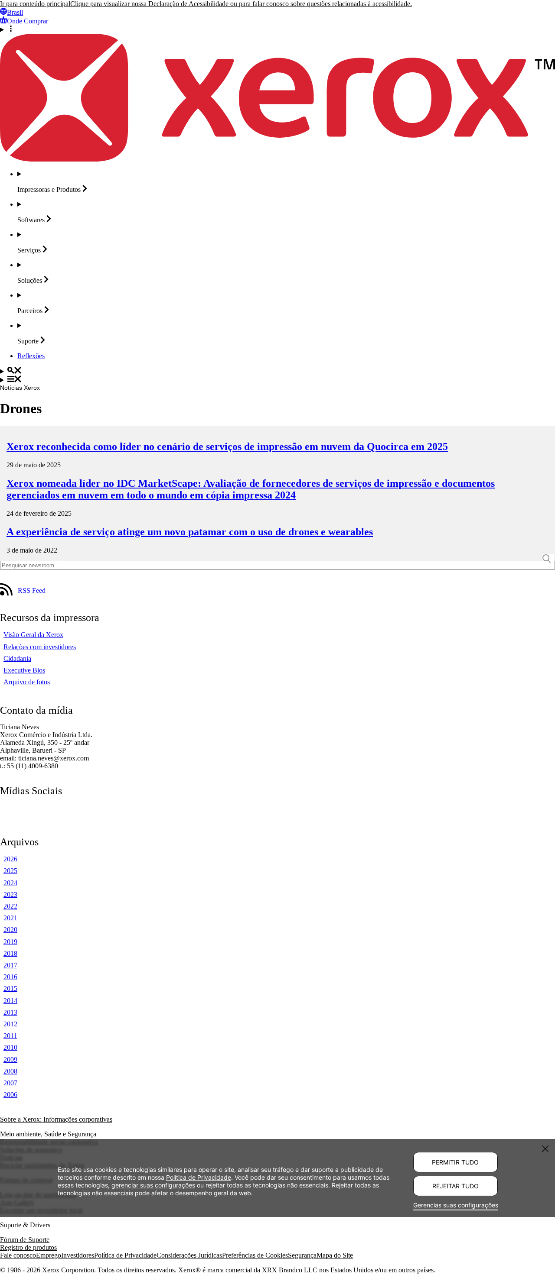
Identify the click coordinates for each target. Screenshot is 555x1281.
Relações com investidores (39, 646)
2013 (10, 1012)
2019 (10, 941)
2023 (10, 894)
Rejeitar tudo (455, 1186)
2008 (10, 1071)
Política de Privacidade (125, 1255)
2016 (10, 976)
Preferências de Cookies (255, 1255)
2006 (10, 1094)
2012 (10, 1024)
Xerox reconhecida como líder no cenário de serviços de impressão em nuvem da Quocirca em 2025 (227, 446)
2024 (10, 882)
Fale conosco (18, 1255)
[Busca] (277, 371)
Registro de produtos (28, 1247)
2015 (10, 988)
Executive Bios (24, 670)
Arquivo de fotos (26, 682)
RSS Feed (32, 590)
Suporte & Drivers (25, 1225)
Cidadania (17, 658)
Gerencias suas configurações (455, 1205)
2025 (10, 870)
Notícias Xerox (20, 387)
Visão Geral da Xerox (33, 634)
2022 (10, 906)
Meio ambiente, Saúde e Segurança (48, 1134)
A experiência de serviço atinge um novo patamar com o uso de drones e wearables (190, 531)
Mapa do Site (335, 1255)
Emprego (48, 1255)
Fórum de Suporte (24, 1239)
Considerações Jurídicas (189, 1255)
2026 (10, 859)
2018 (10, 953)
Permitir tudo (455, 1162)
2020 (10, 929)
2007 (10, 1083)
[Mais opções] (277, 29)
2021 (10, 918)
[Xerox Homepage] (277, 159)
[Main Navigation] (277, 379)
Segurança (302, 1255)
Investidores (77, 1255)
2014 (10, 1000)
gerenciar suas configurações (153, 1185)
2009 (10, 1059)
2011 (10, 1035)
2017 (10, 965)
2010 (10, 1047)
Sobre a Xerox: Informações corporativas (56, 1119)
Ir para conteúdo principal (35, 3)
